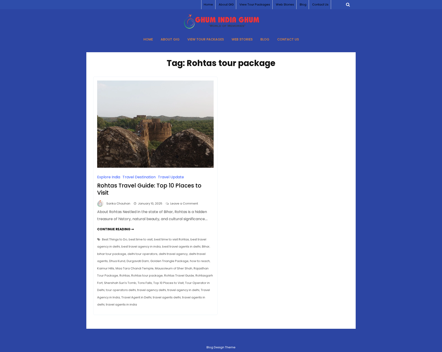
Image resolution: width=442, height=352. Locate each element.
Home (208, 4)
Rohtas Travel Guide (179, 275)
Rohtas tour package (147, 275)
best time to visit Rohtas (171, 239)
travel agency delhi (151, 290)
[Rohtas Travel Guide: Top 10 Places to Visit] (155, 166)
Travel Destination (139, 177)
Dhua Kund (117, 261)
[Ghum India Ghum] (221, 27)
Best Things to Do (114, 239)
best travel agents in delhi (181, 246)
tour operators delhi (121, 290)
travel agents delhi (167, 297)
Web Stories (285, 4)
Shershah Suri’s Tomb (120, 283)
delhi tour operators (142, 254)
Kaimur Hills (105, 268)
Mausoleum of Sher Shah (173, 268)
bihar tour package (111, 254)
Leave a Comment (184, 203)
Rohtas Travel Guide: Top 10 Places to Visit (149, 189)
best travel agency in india (141, 246)
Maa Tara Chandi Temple (135, 268)
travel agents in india (121, 304)
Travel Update (171, 177)
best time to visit (141, 239)
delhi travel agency (173, 254)
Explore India (108, 177)
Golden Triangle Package (169, 261)
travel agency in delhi (183, 290)
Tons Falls (145, 283)
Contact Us (320, 4)
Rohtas (124, 275)
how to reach (200, 261)
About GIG (226, 4)
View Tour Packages (254, 4)
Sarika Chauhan (118, 203)
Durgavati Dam (138, 261)
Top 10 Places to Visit (168, 283)
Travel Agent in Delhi (136, 297)
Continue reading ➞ (115, 229)
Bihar (205, 246)
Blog (303, 4)
